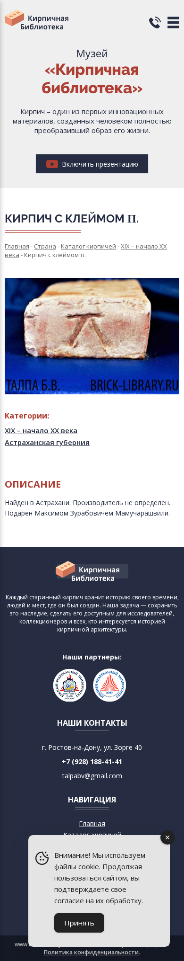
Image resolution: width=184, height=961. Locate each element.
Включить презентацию (99, 164)
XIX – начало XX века (41, 430)
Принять (79, 922)
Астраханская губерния (47, 442)
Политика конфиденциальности (91, 952)
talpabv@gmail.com (92, 775)
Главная (92, 823)
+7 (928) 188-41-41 (92, 761)
